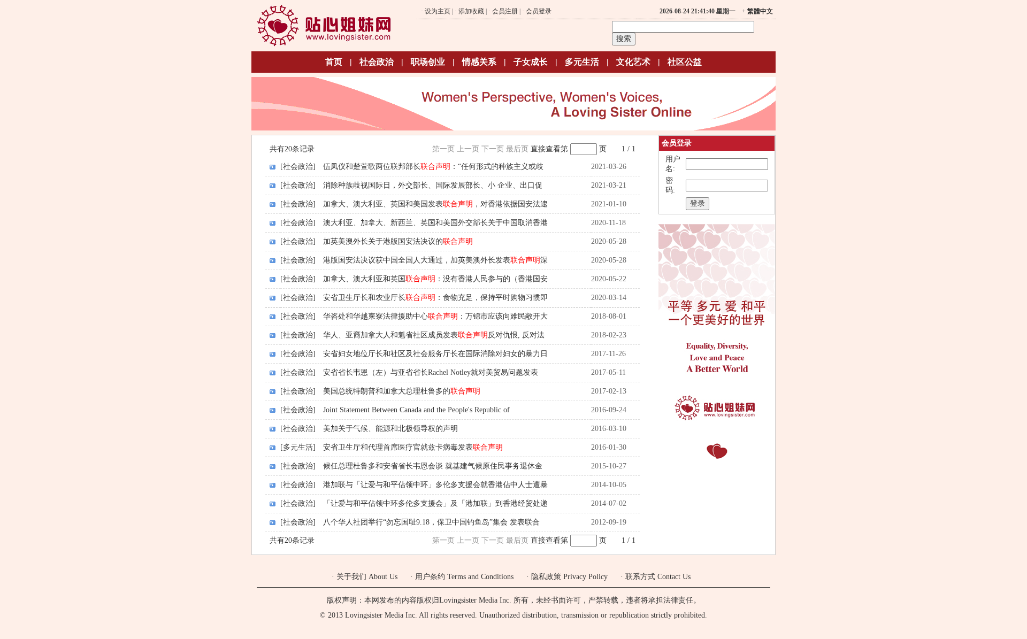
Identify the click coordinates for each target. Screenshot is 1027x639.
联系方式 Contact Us (658, 577)
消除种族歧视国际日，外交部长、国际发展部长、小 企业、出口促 (432, 185)
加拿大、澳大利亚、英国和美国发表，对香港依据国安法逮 (435, 204)
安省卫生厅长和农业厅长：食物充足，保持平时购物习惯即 (435, 298)
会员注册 (505, 11)
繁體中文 (760, 11)
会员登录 (538, 11)
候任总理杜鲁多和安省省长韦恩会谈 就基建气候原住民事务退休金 (432, 466)
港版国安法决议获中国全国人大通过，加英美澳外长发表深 (435, 260)
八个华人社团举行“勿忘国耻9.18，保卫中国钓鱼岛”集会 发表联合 (431, 522)
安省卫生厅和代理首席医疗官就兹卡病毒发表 (413, 447)
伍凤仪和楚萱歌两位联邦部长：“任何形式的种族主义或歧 (433, 167)
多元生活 (582, 61)
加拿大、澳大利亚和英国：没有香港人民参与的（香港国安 (435, 279)
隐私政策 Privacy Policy (569, 577)
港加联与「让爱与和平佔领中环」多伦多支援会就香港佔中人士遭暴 (435, 485)
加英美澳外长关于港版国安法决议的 (398, 241)
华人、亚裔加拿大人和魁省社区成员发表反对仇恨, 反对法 (434, 335)
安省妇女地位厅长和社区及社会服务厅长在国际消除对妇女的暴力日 (435, 354)
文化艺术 (633, 61)
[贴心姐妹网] (324, 45)
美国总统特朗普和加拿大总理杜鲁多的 (401, 391)
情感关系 (479, 61)
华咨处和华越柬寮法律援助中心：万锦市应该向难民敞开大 (435, 316)
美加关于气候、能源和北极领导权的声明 (390, 429)
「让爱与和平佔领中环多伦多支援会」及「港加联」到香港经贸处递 (435, 503)
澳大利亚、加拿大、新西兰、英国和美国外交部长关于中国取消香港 (435, 223)
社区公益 (685, 61)
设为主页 (437, 11)
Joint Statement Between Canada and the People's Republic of (416, 410)
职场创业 (428, 61)
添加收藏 (471, 11)
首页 (333, 61)
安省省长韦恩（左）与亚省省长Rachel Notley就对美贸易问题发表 (430, 372)
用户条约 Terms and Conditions (464, 577)
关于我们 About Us (366, 577)
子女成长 (531, 61)
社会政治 (376, 61)
